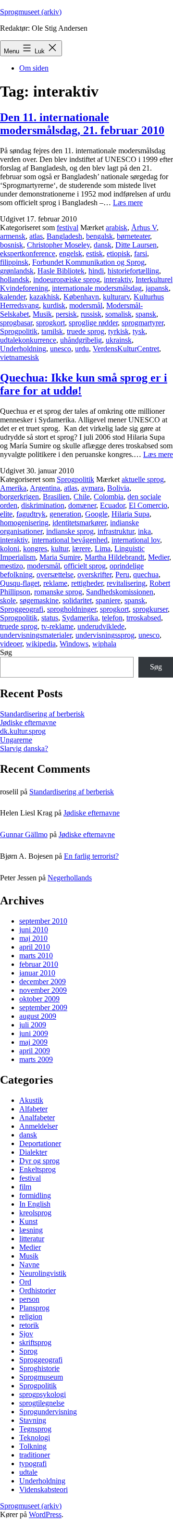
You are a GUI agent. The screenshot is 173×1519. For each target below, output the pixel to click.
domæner (82, 505)
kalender (12, 297)
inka (144, 531)
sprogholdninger (71, 609)
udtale (28, 1472)
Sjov (26, 1334)
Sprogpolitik (18, 331)
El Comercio (148, 505)
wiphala (104, 644)
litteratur (31, 1239)
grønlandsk (17, 271)
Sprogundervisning (48, 1412)
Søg (6, 652)
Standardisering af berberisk (42, 714)
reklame (55, 583)
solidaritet (77, 600)
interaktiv (118, 279)
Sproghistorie (39, 1368)
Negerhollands (70, 878)
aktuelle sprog (143, 479)
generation (65, 514)
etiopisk (118, 253)
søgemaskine (39, 600)
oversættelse (55, 574)
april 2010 (34, 947)
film (25, 1187)
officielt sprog (85, 566)
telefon (112, 618)
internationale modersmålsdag (97, 288)
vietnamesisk (19, 357)
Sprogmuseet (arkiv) (31, 12)
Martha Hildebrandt (114, 557)
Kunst (28, 1221)
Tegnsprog (35, 1429)
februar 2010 (38, 964)
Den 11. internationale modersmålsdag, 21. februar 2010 (82, 123)
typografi (33, 1463)
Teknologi (34, 1437)
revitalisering (126, 583)
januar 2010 (37, 973)
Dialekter (33, 1152)
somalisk (118, 314)
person (29, 1299)
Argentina (45, 488)
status (49, 618)
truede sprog (85, 331)
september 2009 (43, 1007)
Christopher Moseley (58, 245)
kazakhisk (44, 297)
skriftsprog (35, 1342)
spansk (146, 314)
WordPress (45, 1514)
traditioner (34, 1455)
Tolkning (33, 1446)
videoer (11, 644)
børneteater (133, 236)
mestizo (11, 566)
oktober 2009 (39, 999)
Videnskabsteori (43, 1489)
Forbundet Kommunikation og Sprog (88, 262)
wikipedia (41, 644)
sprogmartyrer (142, 323)
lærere (81, 548)
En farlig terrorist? (91, 856)
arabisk (116, 227)
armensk (12, 236)
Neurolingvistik (42, 1273)
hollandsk (14, 279)
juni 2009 (33, 1033)
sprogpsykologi (42, 1394)
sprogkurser (150, 609)
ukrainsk (119, 340)
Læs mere (128, 202)
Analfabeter (37, 1117)
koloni (9, 548)
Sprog (28, 1351)
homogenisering (24, 523)
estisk (94, 253)
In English (34, 1204)
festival (67, 227)
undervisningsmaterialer (36, 635)
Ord (25, 1282)
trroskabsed (143, 618)
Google (96, 514)
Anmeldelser (38, 1126)
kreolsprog (35, 1213)
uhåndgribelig (81, 340)
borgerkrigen (19, 497)
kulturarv (116, 297)
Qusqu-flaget (19, 583)
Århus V (144, 227)
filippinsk (14, 262)
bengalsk (99, 236)
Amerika (13, 488)
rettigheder (87, 583)
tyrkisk (118, 331)
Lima (103, 548)
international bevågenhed (70, 540)
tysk (139, 331)
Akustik (31, 1100)
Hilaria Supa (130, 514)
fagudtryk (31, 514)
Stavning (32, 1420)
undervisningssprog (105, 635)
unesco (60, 349)
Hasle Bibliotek (61, 271)
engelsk (70, 253)
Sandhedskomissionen (119, 592)
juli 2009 (32, 1025)
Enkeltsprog (37, 1169)
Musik (42, 314)
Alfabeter (33, 1109)
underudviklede (100, 626)
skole (8, 600)
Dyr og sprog (39, 1161)
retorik (29, 1325)
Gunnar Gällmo (24, 834)
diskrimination (42, 505)
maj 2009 (33, 1042)
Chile (82, 497)
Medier (158, 557)
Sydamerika (80, 618)
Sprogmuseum (41, 1377)
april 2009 (34, 1051)
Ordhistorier (37, 1290)
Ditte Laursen (136, 245)
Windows (74, 644)
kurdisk (54, 305)
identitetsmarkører (79, 523)
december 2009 (42, 981)
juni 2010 (33, 930)
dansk (102, 245)
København (81, 297)
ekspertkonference (27, 253)
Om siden (34, 68)
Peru (122, 574)
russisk (91, 314)
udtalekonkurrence (28, 340)
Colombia (109, 497)
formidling (35, 1195)
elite (6, 514)
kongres (35, 548)
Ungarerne (16, 740)
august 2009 (37, 1016)
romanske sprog (58, 592)
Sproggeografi (21, 609)
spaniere (108, 600)
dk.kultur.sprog (23, 731)
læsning (31, 1230)
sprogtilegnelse (41, 1403)
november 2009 (43, 990)
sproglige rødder (93, 323)
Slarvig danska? (24, 748)
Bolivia (118, 488)
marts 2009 (36, 1059)
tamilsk (52, 331)
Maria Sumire (60, 557)
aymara (92, 488)
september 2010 (43, 921)
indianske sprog (70, 531)
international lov (135, 540)
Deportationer (40, 1143)
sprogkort (50, 323)
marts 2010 (36, 955)
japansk (157, 288)
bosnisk (11, 245)
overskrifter (94, 574)
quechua (146, 574)
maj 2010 (33, 938)
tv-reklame (57, 626)
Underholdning (23, 349)
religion (30, 1316)
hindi (96, 271)
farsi (140, 253)
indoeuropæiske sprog (66, 279)
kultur (59, 548)
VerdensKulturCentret (126, 349)
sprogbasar (16, 323)
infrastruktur (116, 531)
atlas (36, 236)
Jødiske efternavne (28, 722)
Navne (29, 1264)
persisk (66, 314)
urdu (82, 349)
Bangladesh (64, 236)
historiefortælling (133, 271)
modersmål (85, 305)
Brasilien (56, 497)
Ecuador (112, 505)
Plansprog (34, 1308)
